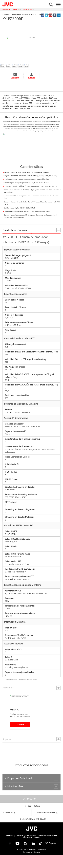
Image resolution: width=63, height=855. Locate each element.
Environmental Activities (46, 812)
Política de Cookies (31, 837)
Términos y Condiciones (26, 835)
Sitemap (9, 835)
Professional (6, 9)
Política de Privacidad (47, 835)
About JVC (9, 812)
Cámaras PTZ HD (27, 9)
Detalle (21, 724)
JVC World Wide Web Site (33, 819)
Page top (31, 799)
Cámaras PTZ (16, 9)
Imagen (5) (15, 78)
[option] (21, 713)
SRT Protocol (10, 502)
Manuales (31, 78)
